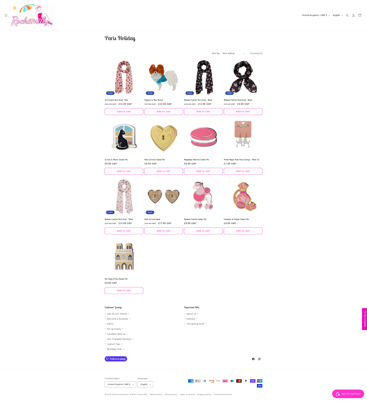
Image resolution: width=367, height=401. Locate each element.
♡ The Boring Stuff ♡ (195, 323)
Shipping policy (204, 394)
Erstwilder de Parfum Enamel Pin (236, 219)
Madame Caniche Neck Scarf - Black (198, 100)
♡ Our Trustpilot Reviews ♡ (119, 339)
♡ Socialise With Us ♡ (116, 334)
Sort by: (216, 53)
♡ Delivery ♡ (191, 318)
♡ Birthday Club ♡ (114, 349)
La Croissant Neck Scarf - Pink (116, 100)
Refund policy (156, 394)
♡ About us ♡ (191, 313)
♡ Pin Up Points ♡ (114, 329)
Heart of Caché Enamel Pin (154, 160)
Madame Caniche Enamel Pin (195, 219)
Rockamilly (117, 394)
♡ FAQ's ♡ (110, 323)
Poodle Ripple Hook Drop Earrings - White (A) (241, 160)
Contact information (223, 394)
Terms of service (187, 394)
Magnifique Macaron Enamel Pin (196, 160)
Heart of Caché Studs (152, 219)
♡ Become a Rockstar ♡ (118, 318)
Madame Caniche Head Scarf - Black (238, 100)
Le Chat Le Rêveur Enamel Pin (116, 160)
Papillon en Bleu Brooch (153, 100)
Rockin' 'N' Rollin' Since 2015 (134, 394)
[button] (6, 15)
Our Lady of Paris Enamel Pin (116, 279)
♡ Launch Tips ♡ (114, 344)
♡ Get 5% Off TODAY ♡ (117, 313)
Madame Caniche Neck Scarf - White (119, 219)
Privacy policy (171, 394)
